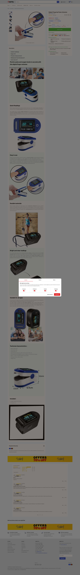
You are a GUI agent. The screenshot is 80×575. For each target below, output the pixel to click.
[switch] (24, 290)
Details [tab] (40, 279)
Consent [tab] (25, 279)
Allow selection (50, 294)
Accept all (57, 294)
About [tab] (54, 279)
